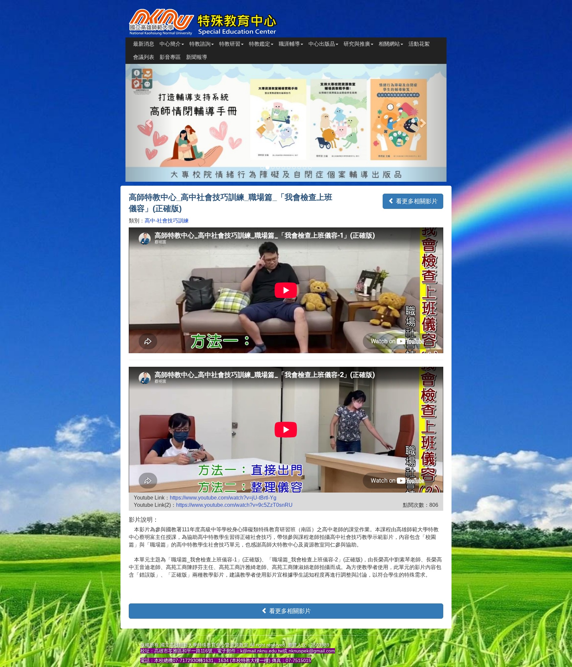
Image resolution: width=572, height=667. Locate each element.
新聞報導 (196, 57)
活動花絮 (419, 44)
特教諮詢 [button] (200, 44)
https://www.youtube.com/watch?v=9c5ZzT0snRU (234, 505)
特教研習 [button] (229, 44)
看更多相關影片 (416, 201)
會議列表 (143, 57)
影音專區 (170, 57)
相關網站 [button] (389, 44)
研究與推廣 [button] (357, 44)
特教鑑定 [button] (259, 44)
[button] (149, 123)
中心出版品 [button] (322, 44)
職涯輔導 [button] (289, 44)
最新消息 (143, 44)
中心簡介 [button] (170, 44)
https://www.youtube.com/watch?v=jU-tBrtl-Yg (223, 497)
